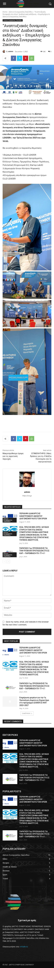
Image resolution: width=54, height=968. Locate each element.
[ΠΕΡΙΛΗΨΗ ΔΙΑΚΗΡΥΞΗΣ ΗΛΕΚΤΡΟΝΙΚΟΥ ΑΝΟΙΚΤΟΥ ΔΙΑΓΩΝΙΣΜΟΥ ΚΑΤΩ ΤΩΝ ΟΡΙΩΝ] (10, 517)
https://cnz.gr (27, 496)
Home (5, 12)
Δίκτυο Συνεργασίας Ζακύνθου (21, 12)
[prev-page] (4, 561)
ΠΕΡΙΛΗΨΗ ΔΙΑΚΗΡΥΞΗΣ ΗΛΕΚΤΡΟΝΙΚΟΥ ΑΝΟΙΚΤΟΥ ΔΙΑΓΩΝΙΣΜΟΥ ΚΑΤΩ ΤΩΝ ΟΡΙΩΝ (33, 516)
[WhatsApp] (31, 58)
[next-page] (8, 561)
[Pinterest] (25, 58)
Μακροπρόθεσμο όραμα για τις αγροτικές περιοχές (13, 456)
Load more (26, 713)
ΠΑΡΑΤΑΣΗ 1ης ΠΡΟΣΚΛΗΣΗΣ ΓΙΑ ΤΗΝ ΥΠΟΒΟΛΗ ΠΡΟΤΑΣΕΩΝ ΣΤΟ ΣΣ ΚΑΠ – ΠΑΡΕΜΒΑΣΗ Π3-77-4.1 (34, 550)
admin (10, 51)
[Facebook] (13, 58)
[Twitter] (19, 58)
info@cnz (24, 946)
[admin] (4, 51)
